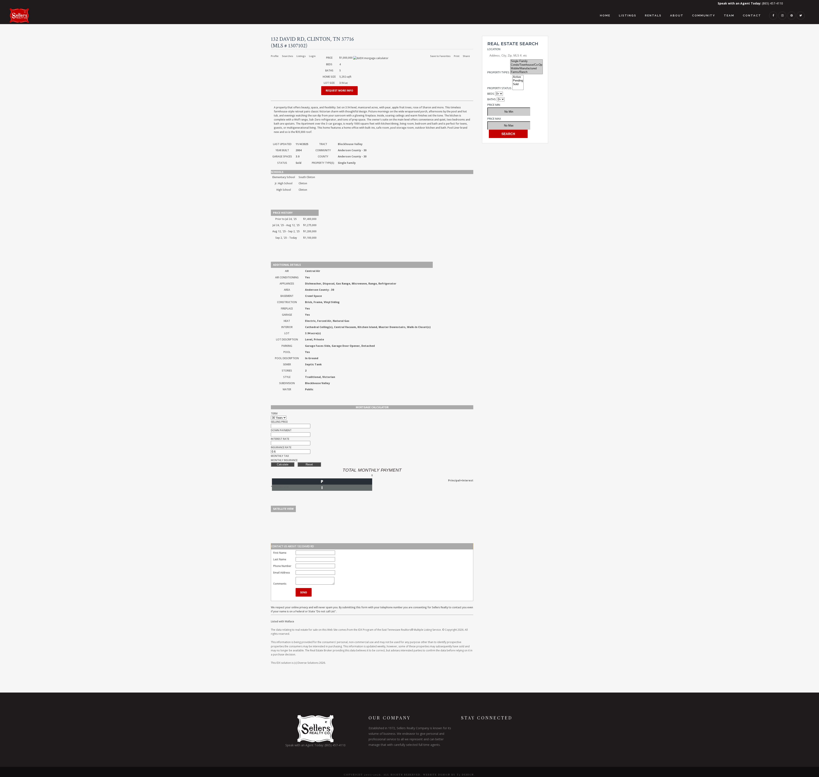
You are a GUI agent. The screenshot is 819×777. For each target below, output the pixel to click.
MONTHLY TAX (280, 456)
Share (466, 56)
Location (493, 49)
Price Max (494, 119)
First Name (279, 553)
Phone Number (282, 566)
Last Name (279, 559)
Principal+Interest (460, 480)
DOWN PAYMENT (281, 430)
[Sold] (518, 84)
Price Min (493, 105)
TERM (274, 413)
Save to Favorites (440, 56)
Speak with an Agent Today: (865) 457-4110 (315, 745)
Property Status (499, 88)
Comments (279, 583)
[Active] (518, 77)
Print (456, 56)
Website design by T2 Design (448, 774)
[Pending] (518, 81)
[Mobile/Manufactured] (526, 68)
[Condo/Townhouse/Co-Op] (526, 65)
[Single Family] (526, 61)
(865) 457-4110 (750, 3)
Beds (490, 94)
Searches (287, 56)
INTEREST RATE (280, 439)
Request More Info (339, 90)
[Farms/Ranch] (526, 72)
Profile (275, 56)
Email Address (281, 572)
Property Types (498, 72)
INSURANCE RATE (281, 447)
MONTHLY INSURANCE (284, 460)
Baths (491, 99)
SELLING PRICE (279, 422)
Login (312, 56)
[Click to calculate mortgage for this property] (370, 58)
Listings (301, 56)
